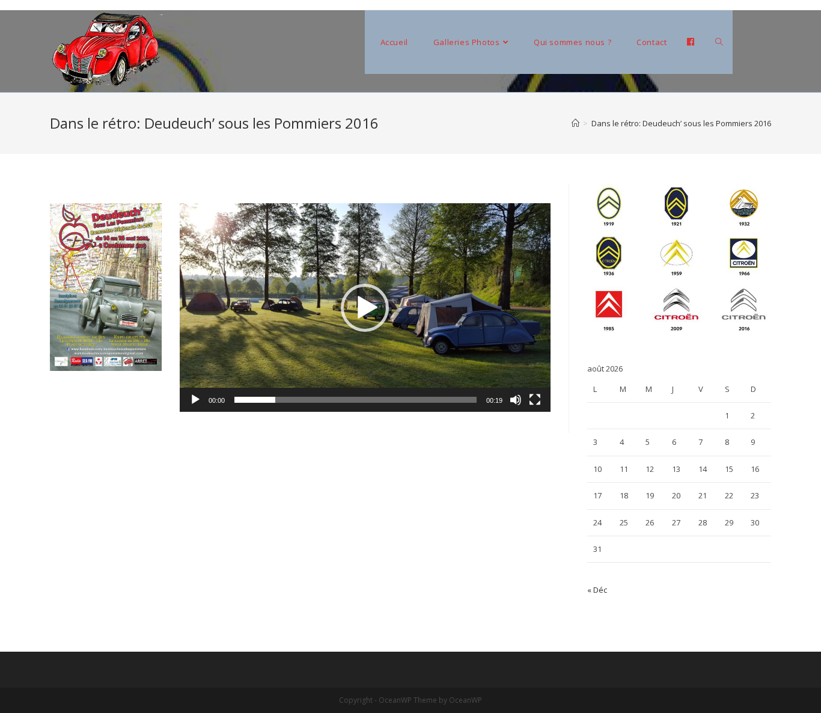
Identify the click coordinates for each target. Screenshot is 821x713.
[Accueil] (575, 123)
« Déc (597, 589)
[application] (365, 307)
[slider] (355, 400)
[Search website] (719, 42)
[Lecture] (195, 400)
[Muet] (516, 400)
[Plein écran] (535, 400)
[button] (365, 308)
